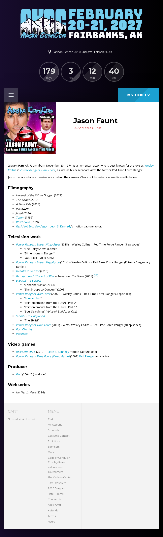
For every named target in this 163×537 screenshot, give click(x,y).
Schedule (53, 430)
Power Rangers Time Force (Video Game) (42, 356)
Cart (50, 419)
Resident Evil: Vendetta (31, 226)
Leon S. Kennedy (60, 226)
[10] (96, 275)
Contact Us (54, 499)
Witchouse (23, 222)
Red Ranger (86, 356)
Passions (21, 334)
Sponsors (54, 446)
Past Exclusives (57, 483)
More (51, 452)
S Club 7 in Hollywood (30, 316)
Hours (51, 521)
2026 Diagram (57, 488)
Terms (52, 516)
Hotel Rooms (56, 494)
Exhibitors (54, 441)
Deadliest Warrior (27, 271)
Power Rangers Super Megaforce (37, 262)
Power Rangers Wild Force (33, 294)
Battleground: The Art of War (35, 276)
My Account (55, 424)
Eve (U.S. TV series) (28, 280)
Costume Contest (58, 435)
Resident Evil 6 (25, 352)
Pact (18, 374)
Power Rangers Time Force (37, 170)
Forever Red (33, 298)
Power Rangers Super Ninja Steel (38, 244)
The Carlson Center (60, 477)
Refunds (53, 510)
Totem (20, 217)
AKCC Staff (54, 505)
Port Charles (24, 329)
